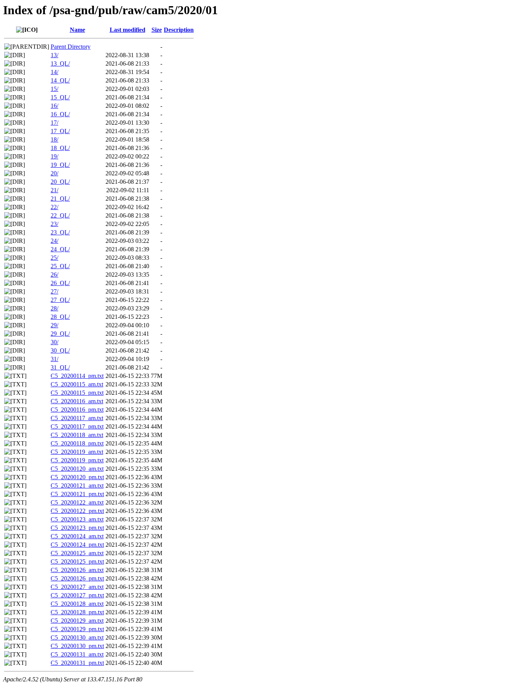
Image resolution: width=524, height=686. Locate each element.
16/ (54, 105)
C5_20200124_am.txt (77, 536)
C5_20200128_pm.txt (77, 612)
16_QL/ (60, 114)
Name (77, 29)
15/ (54, 89)
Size (157, 29)
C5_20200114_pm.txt (77, 376)
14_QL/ (60, 80)
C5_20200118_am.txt (77, 435)
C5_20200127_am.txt (77, 587)
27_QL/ (60, 300)
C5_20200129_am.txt (77, 620)
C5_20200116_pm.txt (77, 409)
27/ (54, 291)
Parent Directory (71, 46)
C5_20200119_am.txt (77, 452)
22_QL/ (60, 215)
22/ (54, 207)
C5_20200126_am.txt (77, 570)
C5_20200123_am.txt (77, 519)
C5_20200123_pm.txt (77, 527)
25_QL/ (60, 266)
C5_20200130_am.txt (77, 637)
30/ (54, 342)
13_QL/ (60, 63)
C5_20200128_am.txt (77, 603)
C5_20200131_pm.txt (77, 663)
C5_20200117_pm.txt (77, 426)
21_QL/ (60, 198)
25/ (54, 257)
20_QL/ (60, 181)
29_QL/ (60, 333)
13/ (54, 55)
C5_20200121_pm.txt (77, 494)
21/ (54, 190)
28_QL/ (60, 316)
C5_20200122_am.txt (77, 502)
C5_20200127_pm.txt (77, 595)
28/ (54, 308)
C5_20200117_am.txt (77, 418)
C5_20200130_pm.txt (77, 646)
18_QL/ (60, 148)
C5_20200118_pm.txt (77, 443)
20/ (54, 173)
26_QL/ (60, 283)
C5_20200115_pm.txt (77, 392)
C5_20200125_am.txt (77, 553)
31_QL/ (60, 367)
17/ (54, 122)
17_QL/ (60, 131)
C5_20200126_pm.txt (77, 578)
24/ (54, 240)
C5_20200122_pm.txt (77, 511)
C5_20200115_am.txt (77, 384)
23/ (54, 224)
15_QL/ (60, 97)
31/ (54, 359)
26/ (54, 274)
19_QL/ (60, 165)
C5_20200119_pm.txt (77, 460)
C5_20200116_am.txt (77, 401)
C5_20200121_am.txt (77, 485)
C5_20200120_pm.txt (77, 477)
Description (179, 29)
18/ (54, 139)
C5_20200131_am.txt (77, 654)
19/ (54, 156)
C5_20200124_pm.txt (77, 544)
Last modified (127, 29)
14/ (54, 72)
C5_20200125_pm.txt (77, 561)
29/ (54, 325)
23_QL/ (60, 232)
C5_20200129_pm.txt (77, 629)
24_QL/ (60, 249)
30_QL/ (60, 350)
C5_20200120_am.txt (77, 468)
